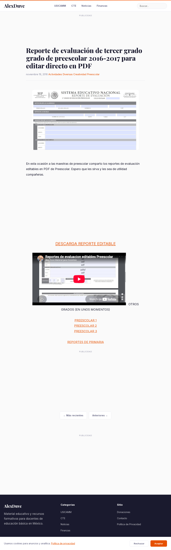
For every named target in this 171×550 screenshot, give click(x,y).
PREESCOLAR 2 (85, 325)
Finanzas (102, 5)
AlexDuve (14, 6)
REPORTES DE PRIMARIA (85, 342)
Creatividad (79, 74)
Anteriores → (100, 415)
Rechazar (139, 543)
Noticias (86, 5)
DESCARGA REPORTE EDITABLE (85, 243)
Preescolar (93, 74)
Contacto (122, 518)
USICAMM (60, 5)
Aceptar (158, 543)
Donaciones (123, 512)
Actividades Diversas (60, 74)
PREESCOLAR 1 (85, 320)
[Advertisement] (85, 25)
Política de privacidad (63, 543)
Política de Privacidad (129, 524)
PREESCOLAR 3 (85, 331)
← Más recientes (73, 415)
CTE (73, 5)
